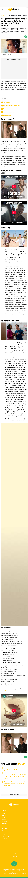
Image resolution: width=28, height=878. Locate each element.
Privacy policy (5, 832)
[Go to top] (25, 873)
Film (2, 12)
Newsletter (4, 845)
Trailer (17, 12)
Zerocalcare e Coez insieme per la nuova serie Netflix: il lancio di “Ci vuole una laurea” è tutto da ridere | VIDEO (15, 775)
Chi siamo (4, 830)
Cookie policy (5, 834)
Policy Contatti (5, 843)
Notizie (6, 12)
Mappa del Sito (5, 847)
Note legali (4, 839)
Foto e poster (7, 115)
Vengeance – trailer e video (11, 105)
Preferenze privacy (6, 836)
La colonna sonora (9, 112)
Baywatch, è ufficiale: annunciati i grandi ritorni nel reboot (14, 769)
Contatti (4, 849)
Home (2, 15)
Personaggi (23, 12)
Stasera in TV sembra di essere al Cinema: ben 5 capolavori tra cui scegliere (14, 783)
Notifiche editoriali (6, 841)
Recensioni (12, 12)
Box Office (4, 821)
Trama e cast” (7, 102)
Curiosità (6, 109)
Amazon (7, 691)
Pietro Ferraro (6, 37)
